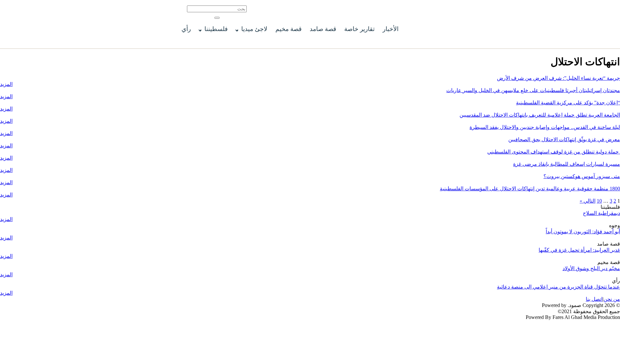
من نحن (612, 299)
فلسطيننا (216, 29)
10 (599, 201)
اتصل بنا (594, 299)
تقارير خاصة (359, 29)
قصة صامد (323, 29)
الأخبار (390, 29)
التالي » (587, 201)
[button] (217, 18)
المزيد (6, 84)
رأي (186, 29)
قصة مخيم (288, 29)
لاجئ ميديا (254, 29)
